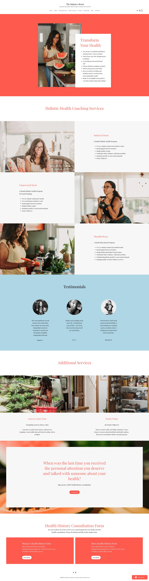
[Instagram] (139, 10)
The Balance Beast (75, 4)
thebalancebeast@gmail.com (31, 549)
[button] (142, 10)
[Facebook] (137, 10)
